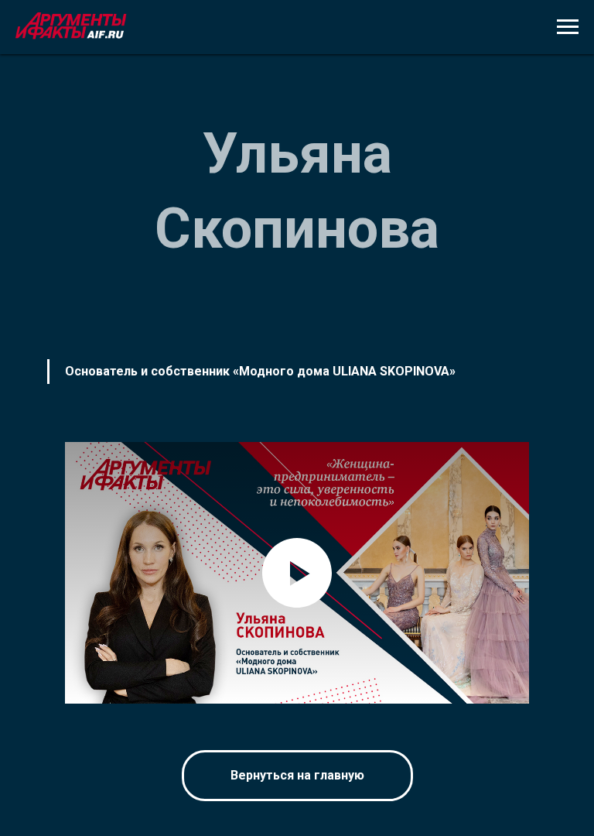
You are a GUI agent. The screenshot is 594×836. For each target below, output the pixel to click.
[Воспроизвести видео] (297, 573)
